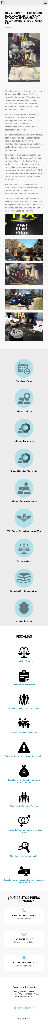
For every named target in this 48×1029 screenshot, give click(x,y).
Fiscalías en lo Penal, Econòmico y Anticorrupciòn (24, 781)
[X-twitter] (22, 1008)
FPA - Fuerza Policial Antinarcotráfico (24, 531)
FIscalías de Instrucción (24, 685)
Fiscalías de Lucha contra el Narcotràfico (24, 756)
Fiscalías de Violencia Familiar (24, 806)
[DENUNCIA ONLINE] (24, 934)
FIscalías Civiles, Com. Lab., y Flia (24, 708)
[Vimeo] (29, 1008)
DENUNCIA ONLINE (24, 939)
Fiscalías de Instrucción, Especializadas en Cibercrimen (24, 881)
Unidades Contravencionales (24, 501)
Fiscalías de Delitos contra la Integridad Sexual (24, 831)
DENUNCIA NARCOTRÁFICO (24, 916)
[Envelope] (15, 1008)
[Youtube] (26, 1008)
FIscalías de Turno (24, 381)
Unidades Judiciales (24, 411)
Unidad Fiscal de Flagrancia (24, 471)
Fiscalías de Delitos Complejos (24, 856)
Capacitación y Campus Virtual (24, 591)
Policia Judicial (24, 561)
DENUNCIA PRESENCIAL (24, 963)
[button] (45, 3)
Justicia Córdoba (24, 621)
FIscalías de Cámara (24, 661)
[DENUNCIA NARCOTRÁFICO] (24, 910)
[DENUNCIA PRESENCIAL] (24, 957)
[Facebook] (18, 1008)
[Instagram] (33, 1008)
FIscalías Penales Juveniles (24, 732)
